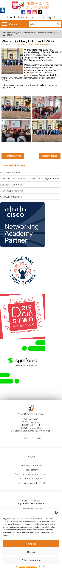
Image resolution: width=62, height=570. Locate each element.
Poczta (22, 17)
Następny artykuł (49, 156)
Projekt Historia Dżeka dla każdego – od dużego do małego (30, 178)
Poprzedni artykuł (13, 156)
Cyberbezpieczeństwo (11, 190)
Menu (12, 24)
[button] (57, 512)
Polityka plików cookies (28, 566)
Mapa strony (31, 469)
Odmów (31, 552)
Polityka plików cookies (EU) (31, 482)
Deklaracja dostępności (12, 184)
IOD (31, 460)
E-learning (44, 17)
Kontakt (11, 17)
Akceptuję (31, 543)
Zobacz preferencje (31, 560)
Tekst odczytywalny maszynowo (31, 474)
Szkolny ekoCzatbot (10, 172)
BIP (55, 17)
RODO (31, 456)
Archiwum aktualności (11, 196)
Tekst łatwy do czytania (31, 478)
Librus (32, 17)
